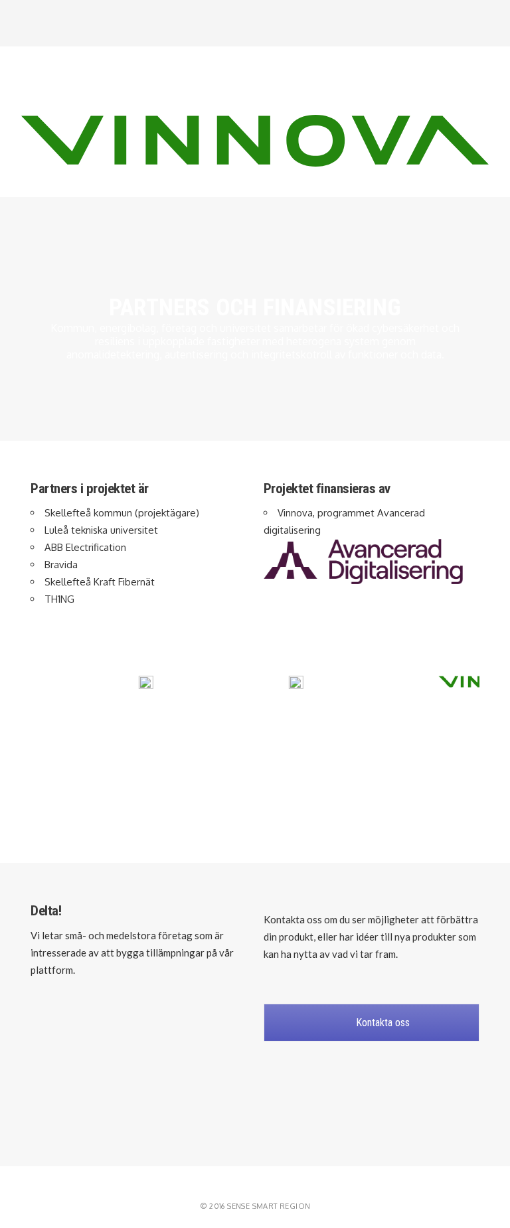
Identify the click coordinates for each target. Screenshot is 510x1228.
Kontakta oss (381, 1022)
